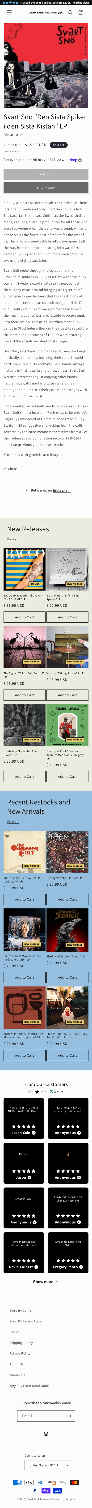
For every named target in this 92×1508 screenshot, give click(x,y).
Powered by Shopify (63, 1499)
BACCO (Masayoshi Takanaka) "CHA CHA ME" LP (23, 597)
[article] (24, 1118)
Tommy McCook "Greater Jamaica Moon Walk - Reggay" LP (65, 754)
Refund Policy (19, 1353)
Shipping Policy (21, 1342)
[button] (9, 12)
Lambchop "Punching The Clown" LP (20, 753)
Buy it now (46, 188)
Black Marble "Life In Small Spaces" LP (63, 597)
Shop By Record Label (26, 1321)
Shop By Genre (20, 1310)
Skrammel (13, 134)
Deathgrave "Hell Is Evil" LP (64, 878)
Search (14, 1332)
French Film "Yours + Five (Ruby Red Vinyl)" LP (67, 1035)
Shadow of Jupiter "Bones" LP (65, 956)
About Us (16, 1364)
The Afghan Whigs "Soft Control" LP (24, 675)
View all (13, 539)
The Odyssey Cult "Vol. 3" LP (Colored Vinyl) (22, 879)
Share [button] (12, 469)
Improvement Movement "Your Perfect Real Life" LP (24, 957)
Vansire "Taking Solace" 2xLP (65, 673)
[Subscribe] (69, 1416)
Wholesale (17, 1375)
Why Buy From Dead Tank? (29, 1386)
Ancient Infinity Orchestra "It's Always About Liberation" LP (23, 1035)
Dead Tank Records (38, 1499)
